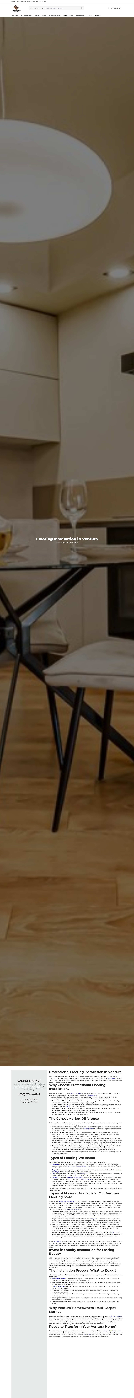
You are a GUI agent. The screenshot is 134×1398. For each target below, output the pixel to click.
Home (58, 542)
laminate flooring (86, 1179)
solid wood (71, 1166)
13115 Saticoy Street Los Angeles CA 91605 (29, 1100)
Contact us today (88, 1335)
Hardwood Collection (40, 15)
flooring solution (89, 1128)
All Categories (34, 8)
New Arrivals (15, 15)
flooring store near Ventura (67, 1201)
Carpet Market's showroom (112, 1331)
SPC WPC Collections (94, 15)
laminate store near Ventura (75, 1177)
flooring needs (92, 1095)
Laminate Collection (55, 15)
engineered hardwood (83, 1166)
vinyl (75, 1174)
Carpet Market (29, 1080)
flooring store (94, 1219)
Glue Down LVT (80, 15)
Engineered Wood (26, 15)
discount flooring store (73, 1209)
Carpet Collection (68, 15)
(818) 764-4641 (114, 8)
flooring (68, 1106)
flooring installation (76, 1093)
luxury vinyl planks (84, 1174)
